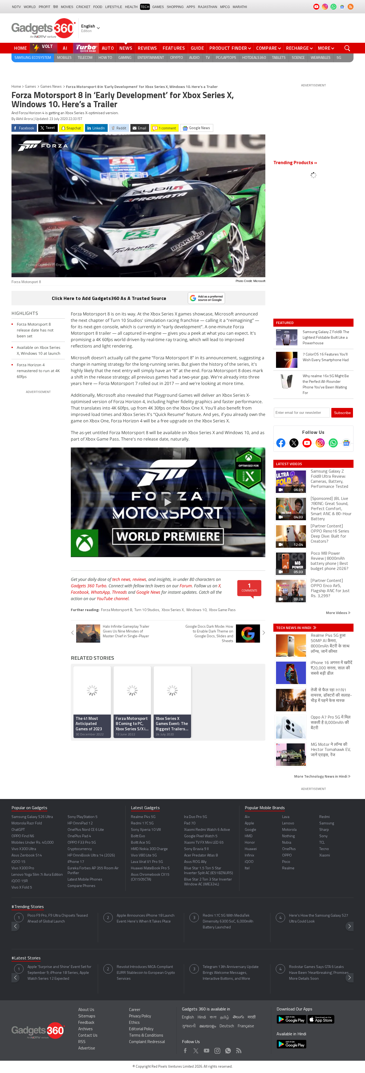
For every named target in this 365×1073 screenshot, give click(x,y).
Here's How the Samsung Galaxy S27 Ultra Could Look (318, 919)
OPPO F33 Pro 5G (82, 843)
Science (298, 58)
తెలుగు (238, 1017)
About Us (86, 1010)
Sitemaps (86, 1016)
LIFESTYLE (113, 7)
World (30, 7)
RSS (82, 1042)
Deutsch (227, 1026)
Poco (286, 862)
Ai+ (247, 817)
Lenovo (288, 823)
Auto (108, 48)
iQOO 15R (19, 881)
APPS (191, 7)
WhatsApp (100, 592)
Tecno (324, 849)
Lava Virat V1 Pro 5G (147, 862)
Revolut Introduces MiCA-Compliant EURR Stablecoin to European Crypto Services (146, 973)
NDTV (16, 7)
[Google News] (346, 442)
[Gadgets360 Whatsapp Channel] (333, 442)
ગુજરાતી (189, 1026)
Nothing (288, 836)
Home (20, 48)
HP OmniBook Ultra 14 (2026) (91, 856)
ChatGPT (18, 830)
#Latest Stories (26, 958)
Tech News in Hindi (294, 627)
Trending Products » (295, 163)
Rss (238, 1049)
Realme (288, 868)
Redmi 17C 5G (142, 823)
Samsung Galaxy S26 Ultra (32, 817)
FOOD (97, 7)
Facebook (80, 592)
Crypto (176, 58)
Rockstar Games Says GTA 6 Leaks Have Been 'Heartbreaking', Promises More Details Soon (319, 973)
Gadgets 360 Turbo (88, 586)
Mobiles (64, 58)
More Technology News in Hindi (321, 776)
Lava (285, 817)
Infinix (249, 856)
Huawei (251, 849)
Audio (194, 58)
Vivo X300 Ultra (23, 849)
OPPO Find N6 (22, 836)
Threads (119, 592)
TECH (145, 7)
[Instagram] (320, 442)
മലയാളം (207, 1026)
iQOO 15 (18, 862)
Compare (266, 48)
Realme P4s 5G (143, 817)
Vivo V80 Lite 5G (144, 856)
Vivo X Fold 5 (21, 888)
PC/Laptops (226, 58)
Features (174, 48)
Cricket (83, 7)
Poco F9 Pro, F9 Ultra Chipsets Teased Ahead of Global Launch (58, 919)
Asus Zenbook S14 (26, 856)
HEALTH (131, 7)
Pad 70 (189, 823)
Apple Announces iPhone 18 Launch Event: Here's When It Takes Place (145, 919)
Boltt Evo (138, 836)
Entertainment (151, 58)
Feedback (86, 1023)
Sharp (324, 830)
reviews (139, 579)
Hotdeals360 (254, 58)
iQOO (249, 862)
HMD (249, 836)
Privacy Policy (140, 1016)
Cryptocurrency (80, 849)
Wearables (321, 58)
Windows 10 (196, 610)
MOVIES (67, 7)
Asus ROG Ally (195, 862)
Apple (249, 823)
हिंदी (55, 7)
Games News (51, 87)
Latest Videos (289, 463)
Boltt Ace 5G (140, 843)
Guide (197, 48)
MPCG (225, 7)
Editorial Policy (141, 1029)
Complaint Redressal (147, 1042)
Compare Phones (81, 886)
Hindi (202, 1018)
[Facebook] (280, 442)
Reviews (147, 48)
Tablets (279, 58)
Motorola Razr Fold (26, 823)
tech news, (122, 579)
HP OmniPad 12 (80, 823)
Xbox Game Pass (222, 610)
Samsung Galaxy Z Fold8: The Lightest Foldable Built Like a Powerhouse (326, 337)
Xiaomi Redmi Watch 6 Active (207, 830)
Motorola (289, 830)
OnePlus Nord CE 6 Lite (86, 830)
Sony (323, 836)
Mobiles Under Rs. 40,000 (32, 843)
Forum (186, 586)
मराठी (251, 1018)
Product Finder (228, 48)
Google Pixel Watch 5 (201, 836)
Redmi (324, 817)
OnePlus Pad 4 (79, 836)
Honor (250, 843)
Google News (148, 592)
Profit (44, 7)
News (125, 48)
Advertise (86, 1049)
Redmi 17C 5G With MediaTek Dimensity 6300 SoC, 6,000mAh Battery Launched (228, 921)
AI (65, 48)
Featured (285, 322)
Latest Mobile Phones (85, 880)
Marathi (240, 7)
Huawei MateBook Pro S (150, 868)
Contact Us (88, 1036)
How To (105, 58)
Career (134, 1010)
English (188, 1018)
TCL (322, 843)
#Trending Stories (27, 907)
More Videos (337, 612)
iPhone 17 (76, 862)
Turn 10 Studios (146, 610)
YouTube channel (113, 598)
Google (250, 830)
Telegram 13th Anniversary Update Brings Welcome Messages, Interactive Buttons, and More (231, 973)
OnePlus (289, 849)
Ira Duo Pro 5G (195, 817)
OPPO (287, 856)
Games (158, 7)
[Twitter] (293, 442)
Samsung (326, 823)
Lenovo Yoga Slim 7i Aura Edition (37, 875)
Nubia (286, 843)
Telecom (85, 58)
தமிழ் (224, 1018)
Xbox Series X (173, 610)
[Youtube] (307, 442)
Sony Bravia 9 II (196, 849)
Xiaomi (324, 856)
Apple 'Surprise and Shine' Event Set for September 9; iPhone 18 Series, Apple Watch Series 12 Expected (59, 973)
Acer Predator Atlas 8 (201, 856)
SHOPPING (175, 7)
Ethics (134, 1023)
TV (208, 58)
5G (339, 58)
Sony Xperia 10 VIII (146, 830)
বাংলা (213, 1018)
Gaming (124, 58)
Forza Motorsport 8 (116, 610)
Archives (85, 1029)
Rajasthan (207, 7)
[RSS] (351, 7)
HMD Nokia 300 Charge (149, 849)
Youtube (206, 1049)
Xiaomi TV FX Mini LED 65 (204, 843)
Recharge (297, 48)
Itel (247, 868)
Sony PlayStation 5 (83, 817)
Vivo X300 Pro (22, 868)
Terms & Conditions (146, 1036)
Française (246, 1026)
